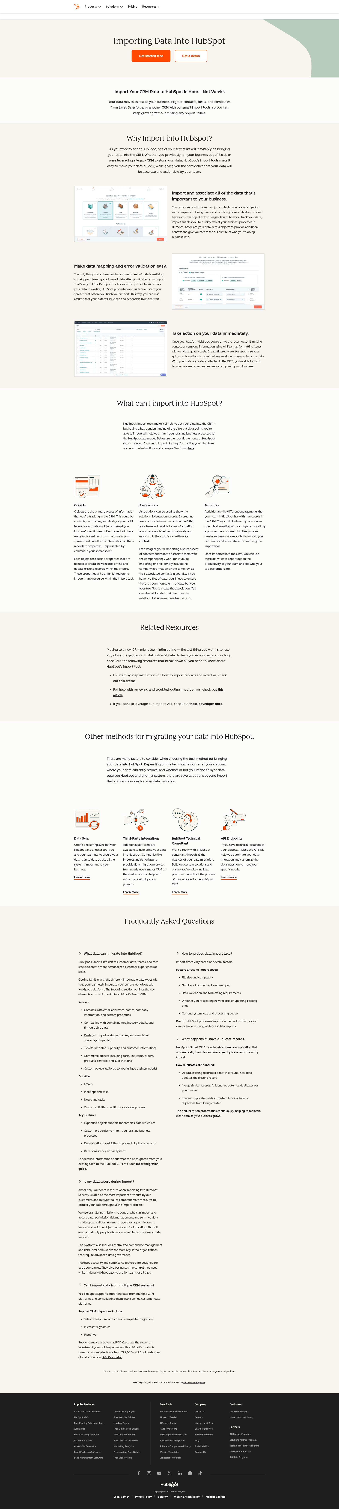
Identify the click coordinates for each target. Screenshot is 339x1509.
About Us (199, 1411)
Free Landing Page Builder (127, 1452)
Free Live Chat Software (126, 1440)
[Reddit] (190, 1474)
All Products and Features (87, 1411)
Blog (197, 1440)
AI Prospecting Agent (124, 1411)
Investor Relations (204, 1434)
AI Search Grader (168, 1417)
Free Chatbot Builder (124, 1434)
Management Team (204, 1423)
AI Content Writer (83, 1440)
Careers (199, 1417)
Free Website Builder (124, 1417)
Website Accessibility (187, 1496)
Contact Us (200, 1452)
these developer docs (205, 704)
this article (127, 681)
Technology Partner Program (244, 1446)
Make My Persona (168, 1429)
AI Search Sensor (168, 1423)
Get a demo (194, 56)
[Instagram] (149, 1474)
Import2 (128, 859)
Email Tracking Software (86, 1434)
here (191, 448)
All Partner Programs (240, 1434)
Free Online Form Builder (126, 1429)
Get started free (154, 56)
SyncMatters (148, 859)
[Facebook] (138, 1474)
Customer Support (239, 1411)
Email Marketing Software (87, 1452)
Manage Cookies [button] (215, 1496)
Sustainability (202, 1446)
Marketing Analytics (124, 1446)
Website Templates (169, 1452)
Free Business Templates (172, 1440)
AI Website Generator (85, 1446)
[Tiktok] (200, 1474)
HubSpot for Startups (240, 1451)
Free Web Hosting (123, 1458)
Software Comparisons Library (175, 1446)
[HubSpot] (76, 6)
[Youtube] (159, 1474)
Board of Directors (204, 1429)
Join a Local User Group (241, 1417)
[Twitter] (169, 1474)
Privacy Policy (143, 1496)
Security (163, 1496)
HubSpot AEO (81, 1417)
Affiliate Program (239, 1457)
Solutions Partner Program (243, 1440)
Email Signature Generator (173, 1434)
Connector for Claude (170, 1458)
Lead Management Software (88, 1458)
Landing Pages (121, 1423)
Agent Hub (79, 1429)
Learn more (82, 878)
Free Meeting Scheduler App (88, 1423)
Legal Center (121, 1496)
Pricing (132, 6)
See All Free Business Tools (173, 1411)
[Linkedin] (179, 1474)
